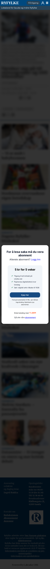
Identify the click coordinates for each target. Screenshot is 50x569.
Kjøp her (25, 295)
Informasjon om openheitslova (25, 556)
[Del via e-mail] (29, 98)
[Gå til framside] (12, 3)
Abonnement (11, 518)
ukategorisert (24, 109)
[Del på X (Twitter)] (25, 98)
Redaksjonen (11, 515)
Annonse (8, 521)
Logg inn (42, 3)
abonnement (30, 317)
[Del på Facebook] (21, 98)
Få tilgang (33, 3)
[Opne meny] (47, 3)
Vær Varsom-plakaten (35, 535)
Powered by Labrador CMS (25, 565)
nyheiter (8, 109)
